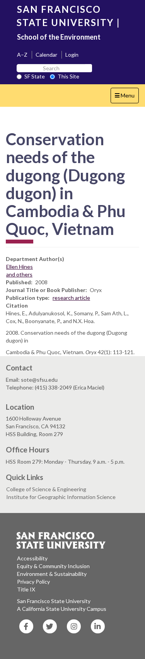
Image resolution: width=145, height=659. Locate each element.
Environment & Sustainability (52, 573)
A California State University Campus (61, 608)
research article (71, 297)
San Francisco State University (53, 601)
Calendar (46, 54)
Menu (126, 97)
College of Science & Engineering (46, 489)
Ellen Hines (19, 266)
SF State (34, 76)
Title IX (26, 589)
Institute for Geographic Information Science (61, 497)
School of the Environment (59, 37)
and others (19, 274)
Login (71, 54)
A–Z (22, 54)
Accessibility (32, 558)
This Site (68, 76)
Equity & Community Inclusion (53, 566)
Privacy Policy (33, 581)
